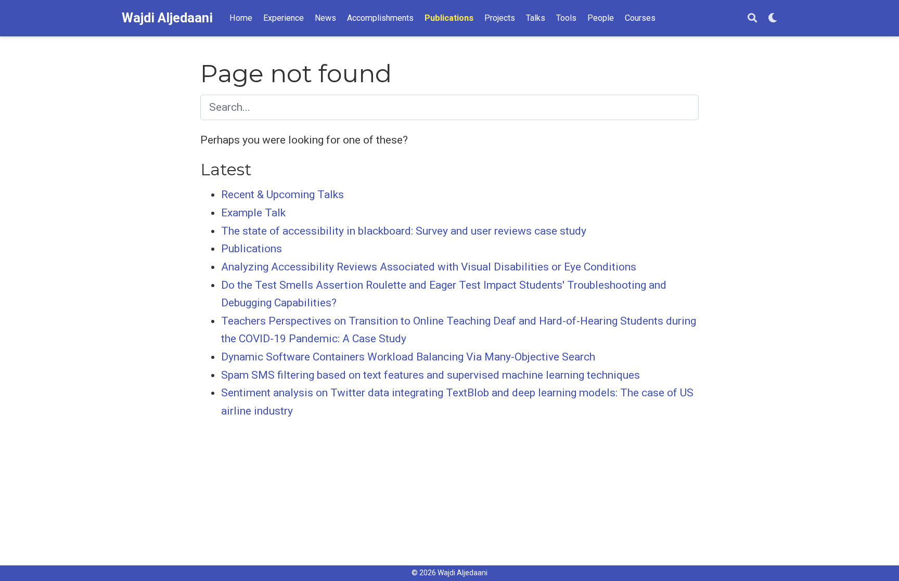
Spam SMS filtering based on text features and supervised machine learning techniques (430, 375)
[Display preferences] (772, 18)
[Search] (752, 18)
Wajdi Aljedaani (167, 17)
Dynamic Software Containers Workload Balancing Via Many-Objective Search (408, 357)
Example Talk (253, 212)
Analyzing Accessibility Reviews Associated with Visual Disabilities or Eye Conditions (428, 267)
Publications (251, 248)
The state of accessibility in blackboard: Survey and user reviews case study (403, 231)
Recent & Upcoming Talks (282, 194)
